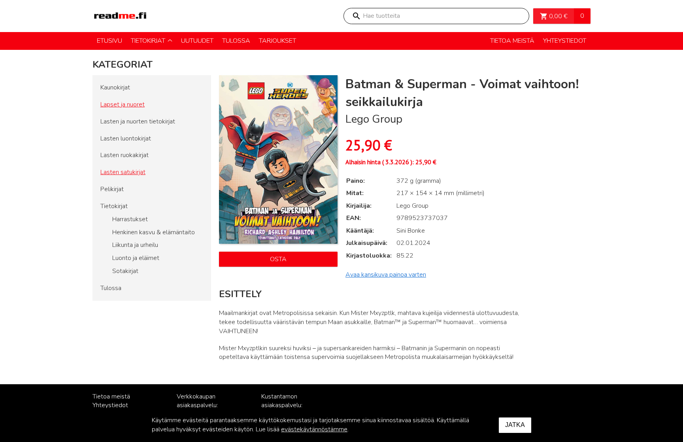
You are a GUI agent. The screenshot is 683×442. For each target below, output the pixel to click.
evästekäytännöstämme (314, 429)
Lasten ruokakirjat (124, 155)
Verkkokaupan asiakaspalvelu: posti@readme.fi (199, 405)
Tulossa (110, 288)
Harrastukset (130, 219)
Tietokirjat (114, 206)
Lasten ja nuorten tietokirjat (137, 121)
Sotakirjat (125, 271)
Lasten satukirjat (122, 172)
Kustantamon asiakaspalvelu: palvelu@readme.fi (287, 405)
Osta (278, 259)
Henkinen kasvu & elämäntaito (153, 232)
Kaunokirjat (115, 87)
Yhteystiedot (110, 405)
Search (356, 16)
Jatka (515, 424)
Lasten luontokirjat (125, 138)
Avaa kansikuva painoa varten (385, 274)
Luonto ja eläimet (135, 258)
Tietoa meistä (111, 396)
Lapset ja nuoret (122, 104)
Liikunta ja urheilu (135, 245)
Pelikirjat (112, 189)
